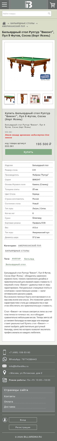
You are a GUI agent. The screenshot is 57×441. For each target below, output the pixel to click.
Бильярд (29, 258)
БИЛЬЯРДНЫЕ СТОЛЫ (23, 23)
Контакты (9, 396)
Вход (23, 419)
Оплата (8, 401)
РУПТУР (16, 258)
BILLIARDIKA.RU (33, 436)
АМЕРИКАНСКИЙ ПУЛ (13, 26)
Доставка (9, 406)
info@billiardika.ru (19, 366)
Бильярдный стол (16, 264)
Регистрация (22, 427)
